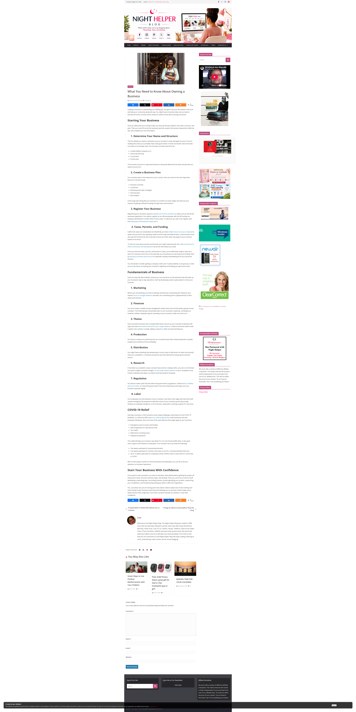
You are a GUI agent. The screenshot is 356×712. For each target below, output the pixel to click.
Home (128, 45)
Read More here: (153, 706)
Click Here (178, 685)
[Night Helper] (178, 9)
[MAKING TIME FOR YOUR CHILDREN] (185, 563)
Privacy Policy (203, 392)
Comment (130, 611)
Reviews (143, 45)
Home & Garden (166, 45)
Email (128, 648)
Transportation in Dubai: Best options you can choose (143, 509)
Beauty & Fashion (154, 45)
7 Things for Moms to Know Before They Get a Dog (178, 509)
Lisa (141, 100)
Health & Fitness (178, 45)
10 (190, 586)
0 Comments (147, 100)
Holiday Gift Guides (192, 45)
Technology (204, 45)
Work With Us (222, 45)
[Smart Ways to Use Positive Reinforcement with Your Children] (136, 563)
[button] (227, 45)
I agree (334, 705)
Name (128, 639)
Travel (213, 45)
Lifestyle (135, 45)
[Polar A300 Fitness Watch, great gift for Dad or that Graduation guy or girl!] (161, 563)
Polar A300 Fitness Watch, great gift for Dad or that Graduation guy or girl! (160, 583)
